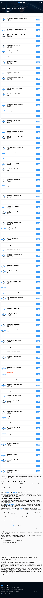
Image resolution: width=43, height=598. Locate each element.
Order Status (3, 587)
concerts (25, 525)
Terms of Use (11, 591)
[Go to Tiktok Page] (36, 591)
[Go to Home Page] (21, 2)
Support (8, 587)
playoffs (21, 508)
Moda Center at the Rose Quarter (8, 522)
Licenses (7, 591)
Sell (24, 587)
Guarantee (13, 587)
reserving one (25, 548)
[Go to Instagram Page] (34, 591)
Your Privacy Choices (6, 593)
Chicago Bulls (15, 492)
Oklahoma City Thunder (10, 504)
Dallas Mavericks (21, 517)
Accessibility (3, 591)
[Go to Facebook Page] (39, 591)
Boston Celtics (6, 518)
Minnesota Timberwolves (19, 512)
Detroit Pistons (8, 492)
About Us (18, 587)
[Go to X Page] (41, 591)
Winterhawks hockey (10, 525)
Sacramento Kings (14, 517)
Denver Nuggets (27, 512)
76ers (37, 517)
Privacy (16, 591)
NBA (17, 487)
